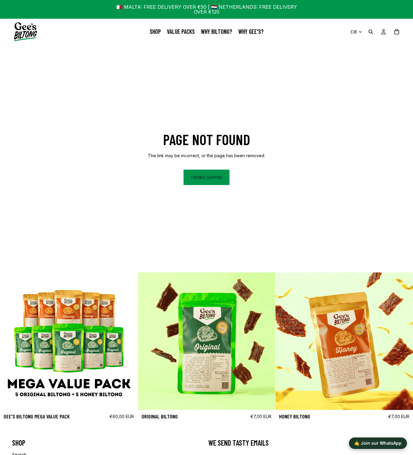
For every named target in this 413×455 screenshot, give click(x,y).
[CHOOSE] (266, 400)
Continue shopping (206, 177)
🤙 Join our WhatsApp (378, 443)
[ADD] (128, 400)
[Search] (370, 31)
